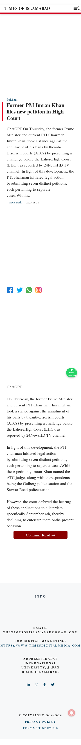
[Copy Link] (38, 290)
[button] (79, 8)
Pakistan (12, 99)
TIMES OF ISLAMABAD (27, 8)
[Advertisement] (40, 55)
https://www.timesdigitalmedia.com (40, 645)
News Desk (15, 202)
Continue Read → (40, 535)
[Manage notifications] (71, 712)
